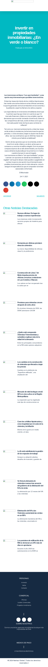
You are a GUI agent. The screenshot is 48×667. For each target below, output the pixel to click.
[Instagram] (18, 620)
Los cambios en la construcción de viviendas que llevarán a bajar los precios (30, 364)
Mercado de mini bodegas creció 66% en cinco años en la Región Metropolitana (30, 394)
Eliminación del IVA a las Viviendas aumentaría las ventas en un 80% (29, 513)
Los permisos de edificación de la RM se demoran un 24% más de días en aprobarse (30, 543)
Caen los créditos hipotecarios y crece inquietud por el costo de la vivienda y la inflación (30, 424)
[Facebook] (24, 620)
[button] (5, 184)
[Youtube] (29, 620)
